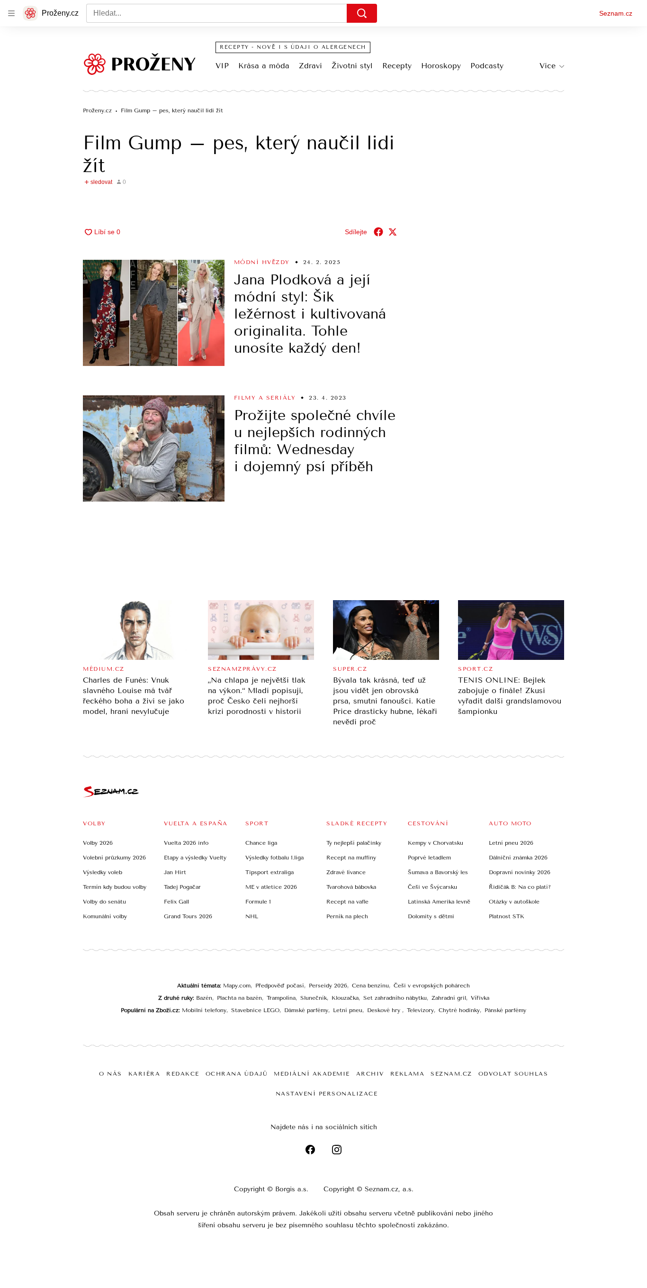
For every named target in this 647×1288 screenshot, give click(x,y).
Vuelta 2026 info (186, 843)
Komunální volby (105, 916)
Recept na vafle (347, 901)
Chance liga (261, 843)
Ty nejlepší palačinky (353, 843)
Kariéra (144, 1073)
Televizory (420, 1010)
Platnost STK (506, 916)
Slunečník (313, 998)
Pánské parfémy (505, 1010)
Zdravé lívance (346, 872)
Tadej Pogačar (182, 887)
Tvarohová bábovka (351, 887)
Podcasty (486, 65)
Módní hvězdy (262, 262)
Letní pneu (347, 1010)
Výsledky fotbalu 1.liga (274, 857)
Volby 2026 (98, 843)
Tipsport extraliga (269, 872)
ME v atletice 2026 (271, 887)
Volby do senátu (104, 901)
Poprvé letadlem (429, 857)
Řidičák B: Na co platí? (520, 887)
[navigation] (11, 13)
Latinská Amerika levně (439, 901)
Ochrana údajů (237, 1073)
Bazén (204, 998)
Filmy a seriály (265, 397)
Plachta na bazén (239, 998)
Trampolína (281, 998)
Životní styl (352, 65)
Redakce (182, 1073)
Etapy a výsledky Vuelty (195, 857)
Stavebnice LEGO (255, 1010)
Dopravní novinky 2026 (519, 872)
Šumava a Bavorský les (438, 872)
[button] (154, 313)
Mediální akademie (312, 1073)
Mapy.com (237, 985)
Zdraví (310, 65)
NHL (251, 916)
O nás (110, 1073)
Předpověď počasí (279, 985)
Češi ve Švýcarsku (432, 887)
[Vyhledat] (362, 13)
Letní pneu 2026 (511, 843)
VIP (222, 65)
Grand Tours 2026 (188, 916)
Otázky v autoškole (514, 901)
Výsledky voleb (102, 872)
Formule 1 (258, 901)
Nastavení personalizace (327, 1093)
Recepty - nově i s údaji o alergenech (293, 47)
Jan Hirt (175, 872)
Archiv (370, 1073)
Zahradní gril (448, 998)
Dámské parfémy (306, 1010)
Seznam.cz (615, 13)
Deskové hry (384, 1010)
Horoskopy (441, 65)
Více (547, 65)
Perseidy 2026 (328, 985)
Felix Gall (176, 901)
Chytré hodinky (459, 1010)
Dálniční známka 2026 (518, 857)
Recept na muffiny (351, 857)
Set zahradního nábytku (395, 998)
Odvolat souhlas (513, 1073)
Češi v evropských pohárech (432, 985)
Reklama (407, 1073)
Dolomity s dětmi (431, 916)
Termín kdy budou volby (114, 887)
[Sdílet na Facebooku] (378, 232)
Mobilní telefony (204, 1010)
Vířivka (480, 998)
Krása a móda (263, 65)
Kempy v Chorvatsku (435, 843)
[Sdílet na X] (392, 232)
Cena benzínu (370, 985)
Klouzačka (345, 998)
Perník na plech (347, 916)
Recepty (397, 65)
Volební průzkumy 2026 (114, 857)
